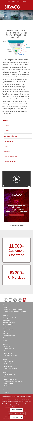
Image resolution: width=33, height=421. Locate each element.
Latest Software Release (10, 379)
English (8, 1)
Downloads (7, 377)
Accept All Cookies (17, 409)
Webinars (6, 386)
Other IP (5, 338)
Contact (24, 300)
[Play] (4, 186)
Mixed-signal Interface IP (9, 318)
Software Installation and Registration (14, 381)
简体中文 (24, 1)
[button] (16, 179)
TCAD (5, 307)
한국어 (18, 1)
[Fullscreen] (29, 186)
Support (5, 372)
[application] (16, 179)
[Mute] (26, 186)
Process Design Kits (9, 374)
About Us (6, 120)
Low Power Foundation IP (11, 355)
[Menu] (26, 7)
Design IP (5, 315)
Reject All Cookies (17, 417)
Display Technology (9, 348)
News (6, 146)
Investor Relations (10, 161)
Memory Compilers (8, 324)
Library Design (8, 366)
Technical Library (8, 383)
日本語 (13, 1)
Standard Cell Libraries (9, 322)
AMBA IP (5, 333)
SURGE (6, 131)
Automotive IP (6, 320)
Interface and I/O (7, 327)
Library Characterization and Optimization (15, 311)
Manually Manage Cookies (16, 413)
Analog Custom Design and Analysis (13, 309)
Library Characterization (10, 368)
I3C (4, 331)
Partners (7, 151)
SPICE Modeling (8, 361)
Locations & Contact (10, 136)
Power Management (8, 329)
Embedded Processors (9, 335)
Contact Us (16, 3)
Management (8, 141)
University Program (10, 156)
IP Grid (5, 340)
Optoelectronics (8, 353)
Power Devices (8, 351)
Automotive (7, 346)
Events (6, 126)
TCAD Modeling (8, 364)
